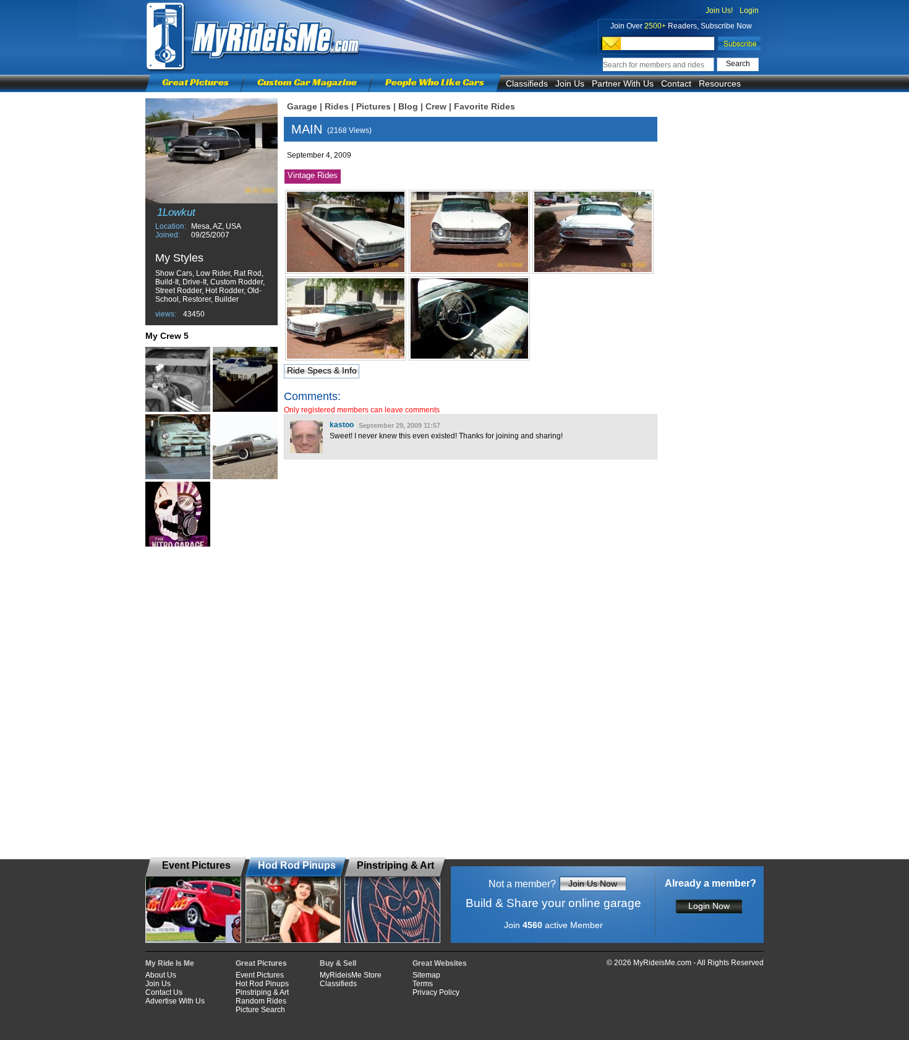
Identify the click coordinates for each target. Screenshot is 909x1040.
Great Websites (439, 963)
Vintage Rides (313, 175)
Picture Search (260, 1009)
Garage (302, 106)
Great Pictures (195, 81)
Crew (435, 106)
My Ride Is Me (169, 963)
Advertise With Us (175, 1001)
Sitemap (426, 975)
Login (749, 10)
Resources (720, 83)
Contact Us (163, 992)
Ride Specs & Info (322, 370)
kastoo (342, 424)
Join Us (569, 83)
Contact (676, 83)
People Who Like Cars (434, 81)
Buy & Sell (338, 963)
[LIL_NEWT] (177, 514)
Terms (422, 983)
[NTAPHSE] (245, 446)
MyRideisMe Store (351, 975)
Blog (408, 106)
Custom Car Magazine (307, 81)
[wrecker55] (177, 446)
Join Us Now (592, 884)
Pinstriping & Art (262, 992)
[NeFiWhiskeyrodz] (177, 379)
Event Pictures (260, 975)
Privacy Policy (435, 992)
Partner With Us (623, 83)
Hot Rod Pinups (262, 983)
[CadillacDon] (245, 379)
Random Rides (261, 1001)
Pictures (373, 106)
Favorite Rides (484, 106)
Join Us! (719, 10)
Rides (337, 106)
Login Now (709, 906)
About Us (160, 975)
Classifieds (527, 83)
